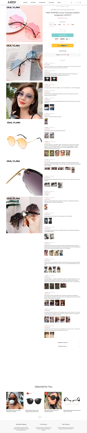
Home (57, 6)
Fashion (25, 2)
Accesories (62, 6)
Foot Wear (51, 2)
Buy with (59, 45)
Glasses (67, 6)
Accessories (42, 2)
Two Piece (33, 2)
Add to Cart (62, 35)
